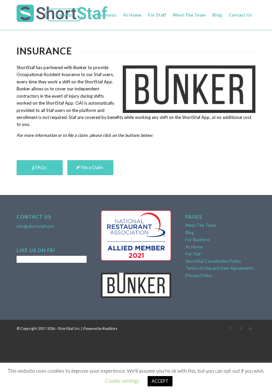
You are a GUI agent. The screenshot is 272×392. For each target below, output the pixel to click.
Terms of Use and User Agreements (219, 268)
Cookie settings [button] (122, 381)
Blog (189, 232)
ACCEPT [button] (160, 381)
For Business (197, 239)
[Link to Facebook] (231, 328)
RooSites (109, 328)
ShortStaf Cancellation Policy (213, 261)
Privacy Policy (198, 275)
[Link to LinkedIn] (250, 328)
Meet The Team (200, 225)
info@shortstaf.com (35, 226)
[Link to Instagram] (240, 328)
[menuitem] (64, 15)
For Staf (193, 253)
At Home (194, 246)
